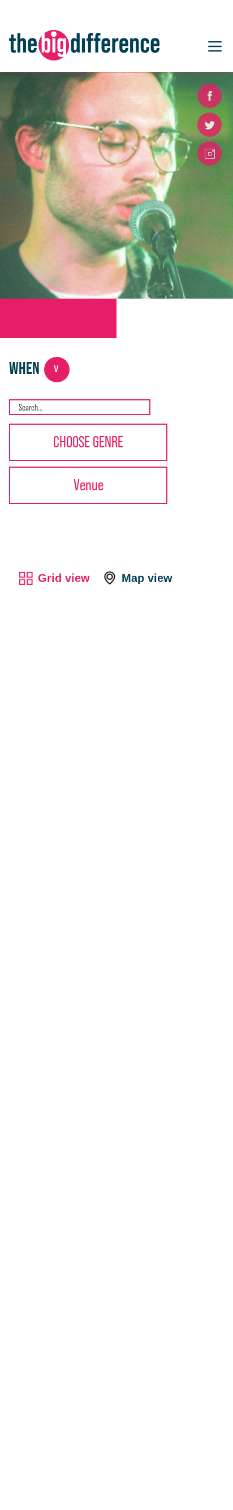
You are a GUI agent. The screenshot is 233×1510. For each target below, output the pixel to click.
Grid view (64, 578)
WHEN (34, 367)
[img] (15, 508)
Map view (147, 578)
